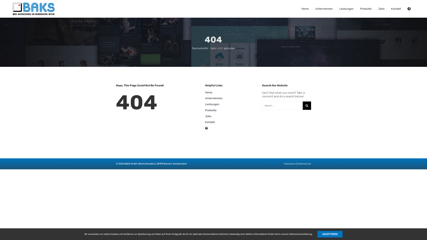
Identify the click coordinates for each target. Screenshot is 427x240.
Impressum (290, 163)
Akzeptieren (330, 234)
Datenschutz (304, 163)
